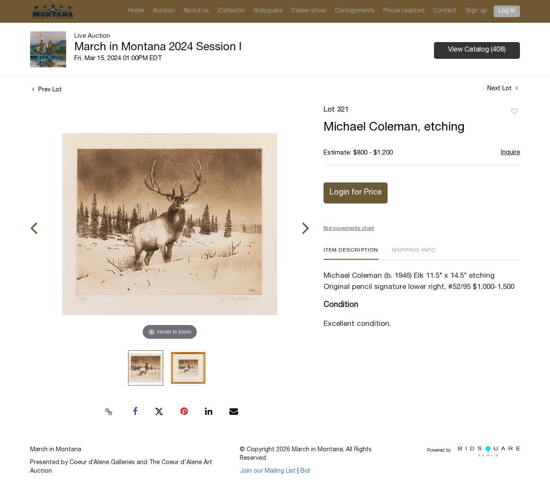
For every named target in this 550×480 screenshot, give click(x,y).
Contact (445, 11)
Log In (506, 11)
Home (136, 11)
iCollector (231, 11)
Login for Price (356, 193)
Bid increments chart (349, 228)
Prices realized (404, 11)
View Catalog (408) (477, 50)
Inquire (510, 152)
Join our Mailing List (268, 471)
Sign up (476, 11)
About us (196, 11)
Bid (305, 471)
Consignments (355, 11)
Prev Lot (49, 90)
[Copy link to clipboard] (109, 412)
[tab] (351, 253)
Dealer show (308, 11)
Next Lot (500, 89)
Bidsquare (268, 11)
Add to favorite (515, 112)
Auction (164, 11)
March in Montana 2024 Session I (157, 47)
